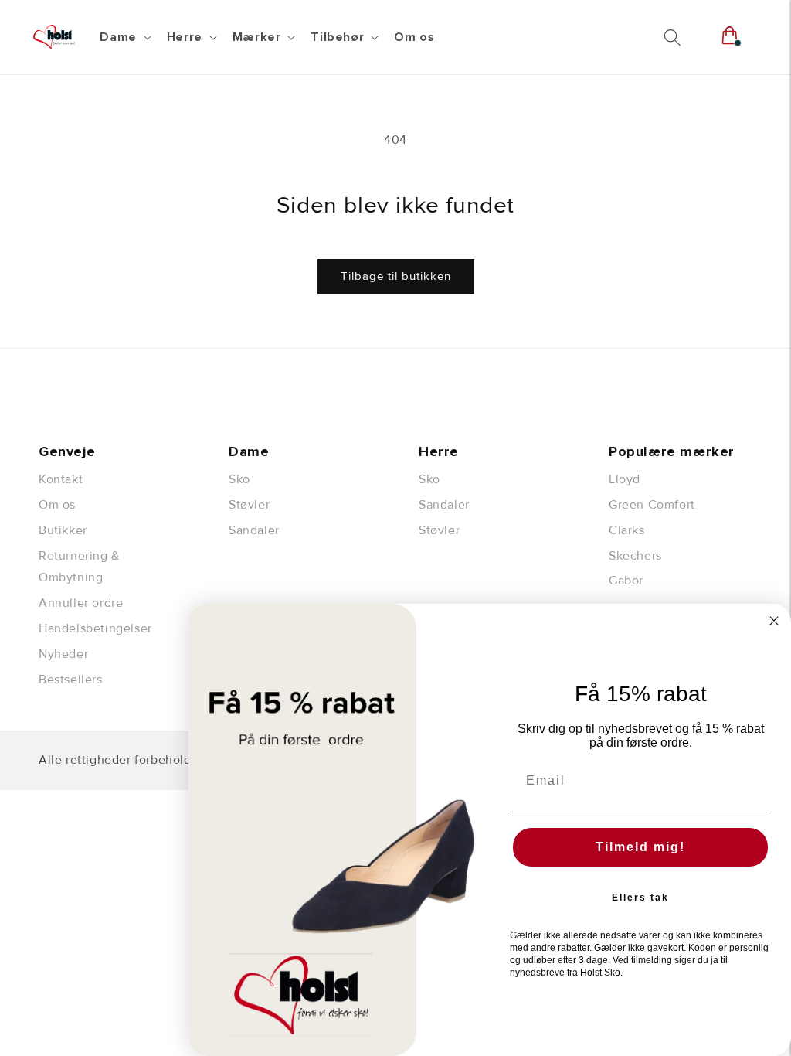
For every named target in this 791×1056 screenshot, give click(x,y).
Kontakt (61, 479)
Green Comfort (652, 505)
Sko (239, 479)
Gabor (626, 580)
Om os (57, 505)
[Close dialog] (774, 620)
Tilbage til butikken (396, 276)
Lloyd (624, 479)
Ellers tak (640, 897)
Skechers (635, 556)
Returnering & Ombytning (79, 567)
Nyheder (63, 654)
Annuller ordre (81, 603)
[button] (123, 37)
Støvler (249, 505)
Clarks (627, 530)
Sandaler (254, 530)
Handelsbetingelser (95, 628)
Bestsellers (71, 679)
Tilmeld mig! (640, 846)
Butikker (63, 530)
